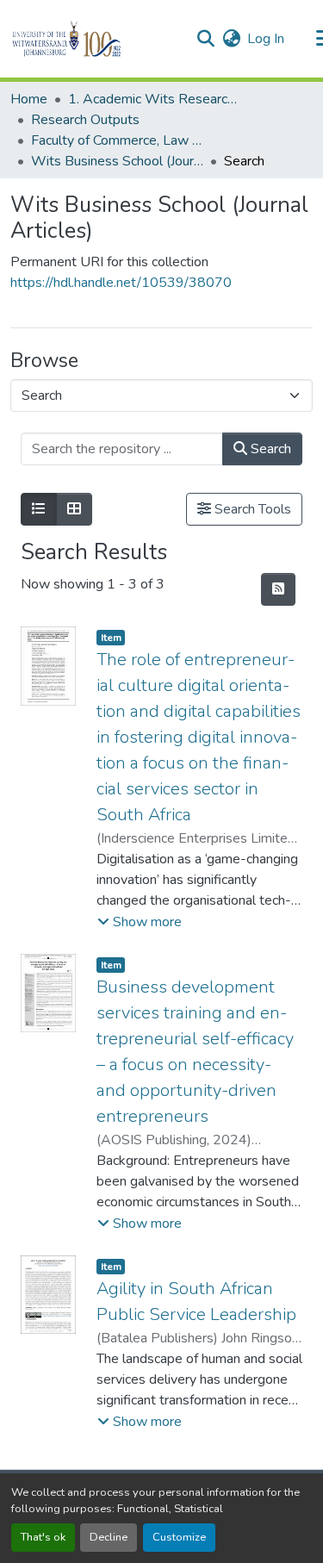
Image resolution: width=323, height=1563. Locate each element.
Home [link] (28, 99)
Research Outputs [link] (85, 119)
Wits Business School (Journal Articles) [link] (117, 161)
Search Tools (251, 509)
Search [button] (269, 448)
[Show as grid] (74, 509)
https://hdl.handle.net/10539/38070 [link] (121, 282)
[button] (96, 38)
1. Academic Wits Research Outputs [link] (154, 99)
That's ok (43, 1537)
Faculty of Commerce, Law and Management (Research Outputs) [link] (117, 140)
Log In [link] (265, 38)
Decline (108, 1537)
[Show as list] (39, 509)
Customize (179, 1537)
